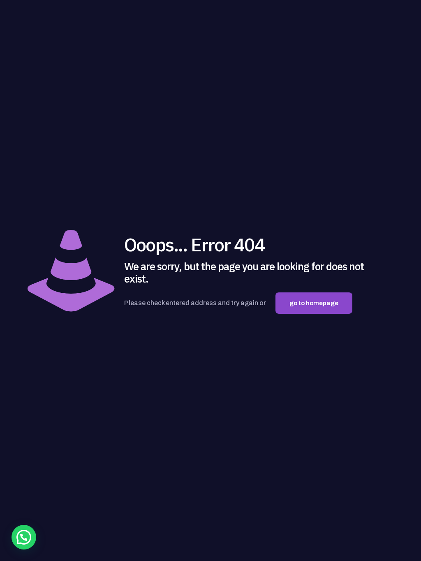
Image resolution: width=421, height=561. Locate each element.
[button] (24, 537)
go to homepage (313, 303)
